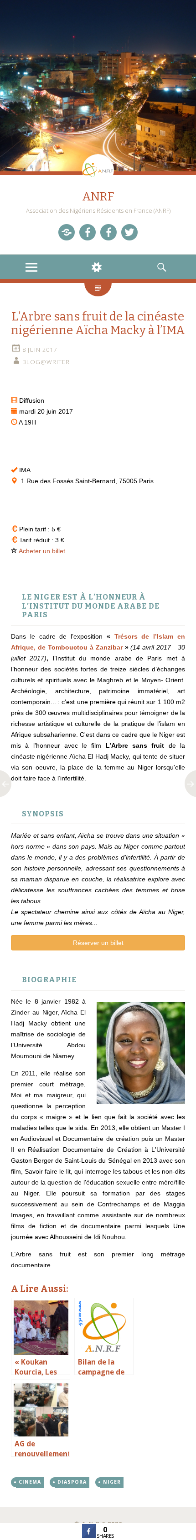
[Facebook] (87, 232)
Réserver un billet (98, 942)
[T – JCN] (129, 232)
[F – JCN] (108, 232)
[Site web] (66, 232)
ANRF (98, 197)
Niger (112, 1482)
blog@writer (46, 362)
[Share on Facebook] (89, 1535)
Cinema (30, 1482)
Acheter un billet (42, 551)
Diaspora (72, 1482)
